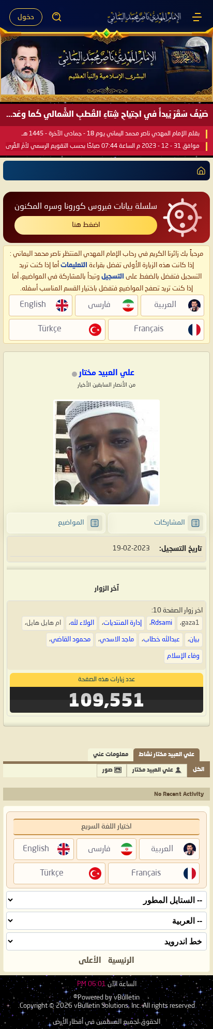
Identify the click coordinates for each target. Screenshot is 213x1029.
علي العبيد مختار (152, 770)
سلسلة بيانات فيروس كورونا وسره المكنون (85, 207)
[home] (199, 170)
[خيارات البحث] (57, 17)
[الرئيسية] (197, 17)
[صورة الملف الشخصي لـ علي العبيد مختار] (106, 453)
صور (107, 770)
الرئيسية (121, 960)
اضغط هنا (86, 224)
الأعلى (90, 960)
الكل (198, 770)
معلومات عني (110, 755)
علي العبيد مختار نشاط (166, 755)
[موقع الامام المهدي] (144, 17)
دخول (26, 17)
